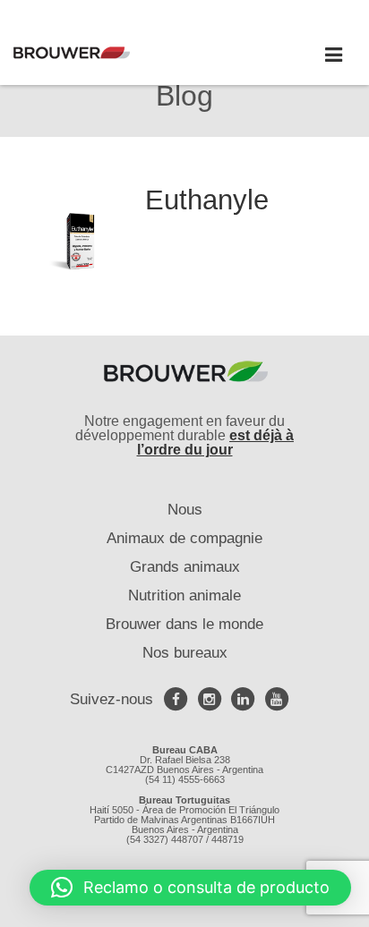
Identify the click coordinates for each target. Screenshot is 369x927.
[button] (190, 888)
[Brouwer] (98, 53)
